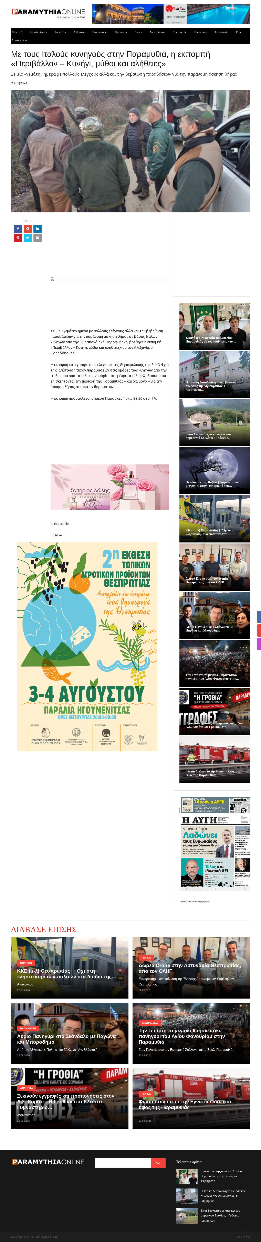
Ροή (238, 32)
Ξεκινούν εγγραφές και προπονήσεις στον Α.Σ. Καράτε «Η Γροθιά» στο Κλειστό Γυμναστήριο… (65, 1101)
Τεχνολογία (221, 32)
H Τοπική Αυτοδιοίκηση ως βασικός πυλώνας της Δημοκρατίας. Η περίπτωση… (211, 386)
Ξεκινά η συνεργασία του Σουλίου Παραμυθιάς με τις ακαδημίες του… (211, 339)
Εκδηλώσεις (99, 32)
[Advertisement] (110, 248)
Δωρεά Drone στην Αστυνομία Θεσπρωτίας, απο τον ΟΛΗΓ (207, 580)
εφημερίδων (204, 902)
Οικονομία (200, 32)
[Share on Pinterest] (18, 238)
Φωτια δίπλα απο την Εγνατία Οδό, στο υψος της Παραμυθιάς (213, 773)
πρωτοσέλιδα (188, 902)
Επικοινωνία (19, 40)
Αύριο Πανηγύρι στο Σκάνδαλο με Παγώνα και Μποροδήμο (209, 628)
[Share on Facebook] (18, 229)
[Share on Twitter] (28, 238)
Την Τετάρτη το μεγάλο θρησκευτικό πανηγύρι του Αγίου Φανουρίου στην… (212, 676)
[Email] (37, 238)
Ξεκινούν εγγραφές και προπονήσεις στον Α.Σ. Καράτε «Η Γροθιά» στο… (214, 725)
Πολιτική (17, 32)
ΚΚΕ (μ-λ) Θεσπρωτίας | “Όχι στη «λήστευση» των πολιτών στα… (209, 532)
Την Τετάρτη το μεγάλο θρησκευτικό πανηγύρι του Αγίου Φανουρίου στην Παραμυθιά (182, 1036)
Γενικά (138, 32)
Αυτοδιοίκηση (38, 32)
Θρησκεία (121, 32)
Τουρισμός (180, 32)
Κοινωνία (60, 32)
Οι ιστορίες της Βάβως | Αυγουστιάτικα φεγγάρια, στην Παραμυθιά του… (213, 484)
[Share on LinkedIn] (37, 229)
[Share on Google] (28, 229)
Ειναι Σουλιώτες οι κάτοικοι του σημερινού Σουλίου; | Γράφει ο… (208, 436)
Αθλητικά (79, 32)
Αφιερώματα (158, 32)
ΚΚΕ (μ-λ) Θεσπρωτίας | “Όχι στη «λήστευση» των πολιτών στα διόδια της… (66, 973)
